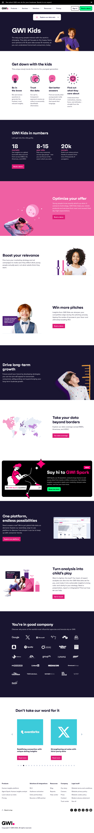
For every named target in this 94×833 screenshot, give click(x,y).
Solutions (36, 8)
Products (14, 8)
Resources (47, 8)
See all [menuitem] (74, 801)
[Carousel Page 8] (36, 765)
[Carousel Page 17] (60, 765)
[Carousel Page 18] (63, 765)
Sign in (75, 8)
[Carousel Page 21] (71, 765)
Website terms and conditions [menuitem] (82, 788)
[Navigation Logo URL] (5, 8)
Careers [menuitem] (63, 791)
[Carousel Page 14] (52, 765)
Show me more (54, 489)
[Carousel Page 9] (39, 765)
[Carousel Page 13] (50, 765)
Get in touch (58, 597)
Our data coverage (61, 436)
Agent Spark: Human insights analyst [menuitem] (14, 791)
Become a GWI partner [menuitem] (38, 798)
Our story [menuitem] (64, 788)
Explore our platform (11, 539)
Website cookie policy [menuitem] (79, 795)
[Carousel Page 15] (55, 765)
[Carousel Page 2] (20, 765)
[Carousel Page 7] (34, 765)
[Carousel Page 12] (47, 765)
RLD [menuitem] (31, 788)
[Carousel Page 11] (44, 765)
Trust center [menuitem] (65, 801)
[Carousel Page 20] (68, 765)
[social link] (71, 810)
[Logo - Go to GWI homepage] (8, 823)
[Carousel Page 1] (18, 765)
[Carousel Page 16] (58, 765)
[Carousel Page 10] (42, 765)
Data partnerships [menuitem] (36, 795)
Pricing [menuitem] (58, 8)
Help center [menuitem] (54, 795)
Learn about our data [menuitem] (9, 795)
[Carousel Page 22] (74, 765)
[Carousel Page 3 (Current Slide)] (23, 765)
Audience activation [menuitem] (36, 791)
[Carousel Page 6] (31, 765)
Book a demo (86, 8)
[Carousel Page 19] (66, 765)
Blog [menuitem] (51, 788)
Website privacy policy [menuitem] (79, 791)
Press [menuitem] (63, 795)
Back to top (8, 810)
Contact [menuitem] (63, 798)
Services (25, 8)
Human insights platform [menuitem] (10, 788)
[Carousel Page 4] (26, 765)
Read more (22, 758)
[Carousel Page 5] (28, 765)
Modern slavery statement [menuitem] (81, 798)
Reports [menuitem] (52, 791)
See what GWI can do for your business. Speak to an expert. (29, 2)
